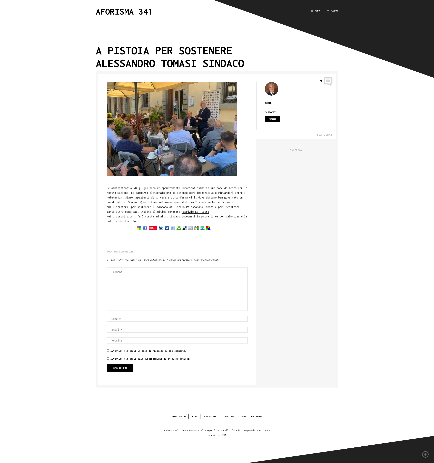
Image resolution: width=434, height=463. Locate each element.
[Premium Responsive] (208, 227)
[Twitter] (161, 227)
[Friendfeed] (173, 227)
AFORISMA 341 (124, 11)
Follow (334, 10)
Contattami (228, 416)
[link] (195, 212)
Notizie (272, 119)
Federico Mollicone (251, 416)
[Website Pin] (139, 227)
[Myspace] (167, 227)
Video (195, 416)
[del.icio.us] (184, 227)
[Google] (196, 227)
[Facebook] (145, 227)
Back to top (425, 454)
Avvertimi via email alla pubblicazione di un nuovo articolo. (151, 358)
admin (268, 102)
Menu (317, 10)
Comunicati (210, 416)
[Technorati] (178, 227)
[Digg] (190, 227)
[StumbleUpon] (202, 227)
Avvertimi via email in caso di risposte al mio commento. (148, 350)
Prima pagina (179, 416)
